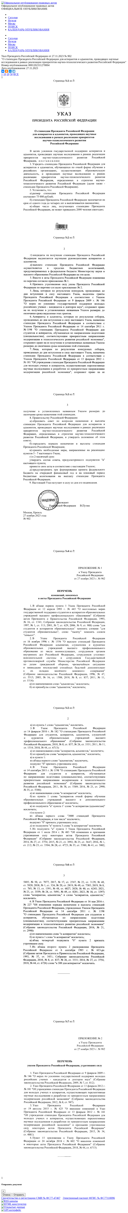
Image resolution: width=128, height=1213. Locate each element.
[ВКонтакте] (2, 71)
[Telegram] (13, 71)
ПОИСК (13, 26)
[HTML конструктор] (13, 1204)
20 (8, 74)
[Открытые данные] (13, 1207)
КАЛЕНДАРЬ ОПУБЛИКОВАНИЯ (28, 29)
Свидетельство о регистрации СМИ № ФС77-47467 (30, 1198)
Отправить (19, 1195)
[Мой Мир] (10, 71)
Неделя (12, 20)
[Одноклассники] (6, 71)
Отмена (6, 1195)
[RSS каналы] (9, 1201)
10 (4, 74)
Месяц (11, 23)
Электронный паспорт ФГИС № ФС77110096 (89, 1198)
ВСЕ (16, 74)
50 (11, 74)
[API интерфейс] (11, 1210)
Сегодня (13, 17)
